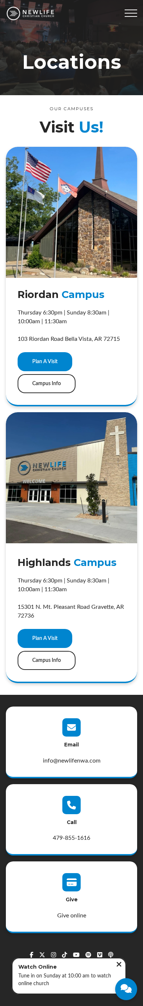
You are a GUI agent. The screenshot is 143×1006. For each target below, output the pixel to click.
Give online (71, 916)
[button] (131, 13)
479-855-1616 (71, 838)
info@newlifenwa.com (71, 761)
